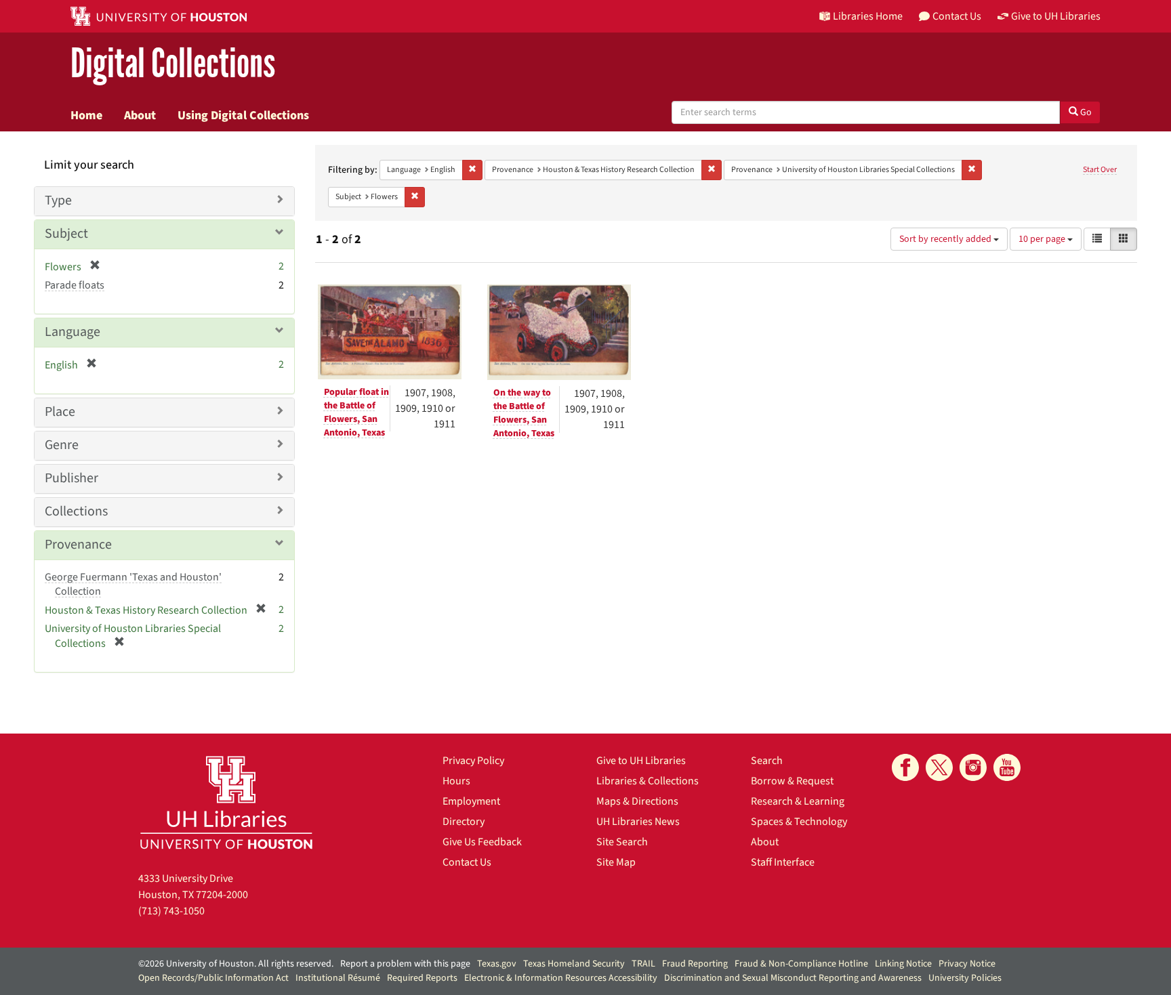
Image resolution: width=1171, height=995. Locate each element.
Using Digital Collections (243, 115)
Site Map (616, 862)
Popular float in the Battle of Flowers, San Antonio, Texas (356, 412)
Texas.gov (496, 964)
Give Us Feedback (482, 841)
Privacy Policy (473, 760)
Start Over (1100, 169)
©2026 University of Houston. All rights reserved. (235, 964)
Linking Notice (903, 964)
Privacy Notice (967, 964)
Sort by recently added (946, 239)
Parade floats (74, 285)
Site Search (622, 841)
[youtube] (1007, 767)
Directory (464, 821)
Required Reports (422, 978)
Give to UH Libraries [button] (1056, 16)
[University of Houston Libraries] (226, 802)
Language (72, 331)
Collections (76, 511)
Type (58, 200)
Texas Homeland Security (574, 964)
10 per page (1043, 239)
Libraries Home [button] (868, 16)
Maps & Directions (637, 801)
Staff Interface (783, 862)
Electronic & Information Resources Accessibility (560, 978)
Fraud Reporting (695, 964)
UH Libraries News (638, 821)
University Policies (965, 978)
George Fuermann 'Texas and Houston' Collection (133, 584)
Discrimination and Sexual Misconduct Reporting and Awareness (793, 978)
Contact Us (467, 862)
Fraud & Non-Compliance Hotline (801, 964)
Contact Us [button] (956, 16)
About (140, 115)
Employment (471, 801)
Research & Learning (797, 801)
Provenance (78, 544)
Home (86, 115)
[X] (939, 767)
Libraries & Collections (647, 781)
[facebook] (905, 767)
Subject (66, 233)
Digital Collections (172, 64)
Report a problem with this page (405, 964)
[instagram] (973, 767)
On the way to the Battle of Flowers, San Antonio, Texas (523, 413)
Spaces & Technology (799, 821)
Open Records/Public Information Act (213, 978)
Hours (456, 781)
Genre (62, 445)
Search (767, 760)
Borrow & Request (792, 781)
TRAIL (643, 964)
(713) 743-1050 (171, 911)
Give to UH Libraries (641, 760)
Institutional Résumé (337, 978)
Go (1085, 112)
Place (60, 411)
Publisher (71, 478)
